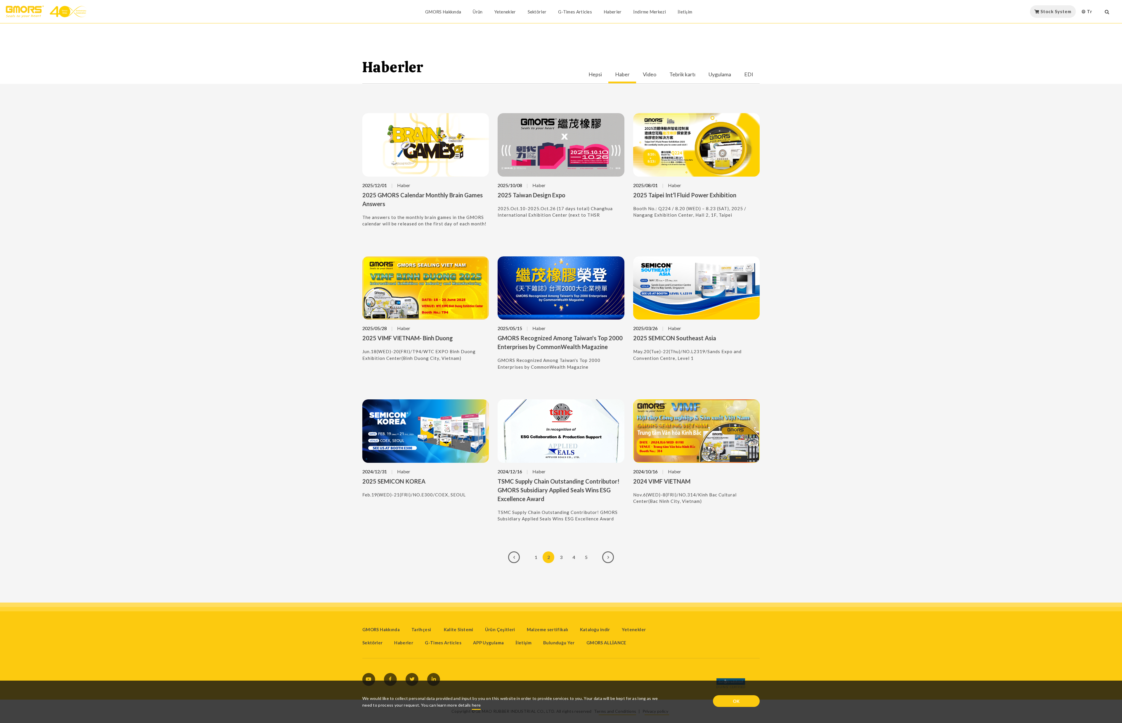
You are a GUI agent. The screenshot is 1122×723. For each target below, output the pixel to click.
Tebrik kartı (682, 74)
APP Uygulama (488, 642)
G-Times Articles (575, 11)
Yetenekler (505, 11)
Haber (622, 74)
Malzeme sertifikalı (547, 629)
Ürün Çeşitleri (500, 629)
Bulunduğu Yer (559, 642)
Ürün (477, 11)
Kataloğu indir (595, 629)
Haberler (612, 11)
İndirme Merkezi (649, 11)
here (476, 705)
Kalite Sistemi (458, 629)
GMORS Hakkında (443, 11)
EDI (748, 74)
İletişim (685, 11)
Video (649, 74)
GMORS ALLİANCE (606, 642)
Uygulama (720, 74)
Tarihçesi (421, 629)
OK (736, 701)
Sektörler (537, 11)
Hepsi (595, 74)
